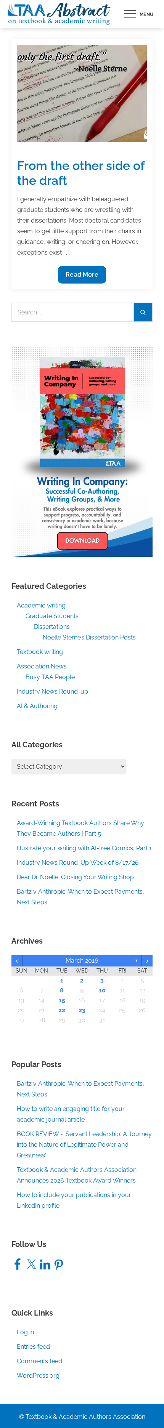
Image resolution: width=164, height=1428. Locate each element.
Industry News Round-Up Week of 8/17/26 (78, 862)
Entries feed (33, 1346)
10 (102, 990)
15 (62, 1000)
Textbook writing (40, 652)
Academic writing (41, 605)
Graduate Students (52, 616)
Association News (42, 666)
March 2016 (82, 960)
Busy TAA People (50, 677)
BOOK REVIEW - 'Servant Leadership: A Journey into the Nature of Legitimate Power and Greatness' (84, 1144)
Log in (25, 1332)
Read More (81, 277)
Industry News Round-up (52, 691)
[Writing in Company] (82, 451)
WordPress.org (38, 1375)
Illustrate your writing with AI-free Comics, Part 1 (84, 848)
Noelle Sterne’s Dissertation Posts (89, 637)
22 (61, 1010)
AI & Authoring (37, 706)
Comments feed (39, 1361)
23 (82, 1010)
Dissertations (52, 626)
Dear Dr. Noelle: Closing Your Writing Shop (75, 877)
